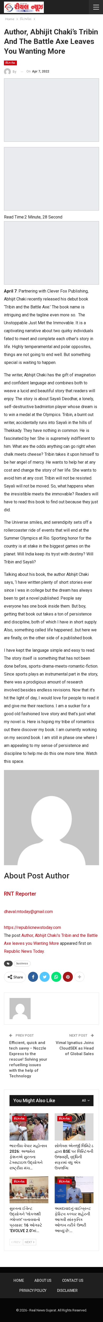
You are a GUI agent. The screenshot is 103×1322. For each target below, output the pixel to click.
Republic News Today (24, 951)
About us (42, 1280)
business (22, 963)
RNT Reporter (20, 894)
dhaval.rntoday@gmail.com (28, 911)
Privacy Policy (32, 1290)
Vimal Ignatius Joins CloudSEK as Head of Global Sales (75, 1048)
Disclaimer (67, 1290)
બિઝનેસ (10, 62)
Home (18, 1280)
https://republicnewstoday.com (32, 927)
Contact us (72, 1280)
